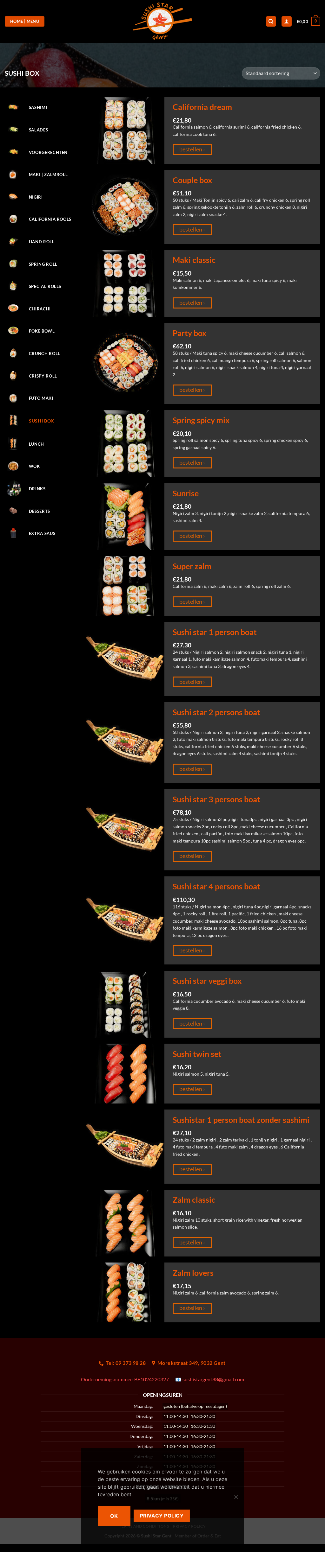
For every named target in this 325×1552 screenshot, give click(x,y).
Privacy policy (162, 1516)
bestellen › (192, 149)
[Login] (287, 21)
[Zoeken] (271, 21)
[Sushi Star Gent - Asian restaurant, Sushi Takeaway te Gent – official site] (162, 21)
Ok (114, 1516)
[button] (308, 21)
